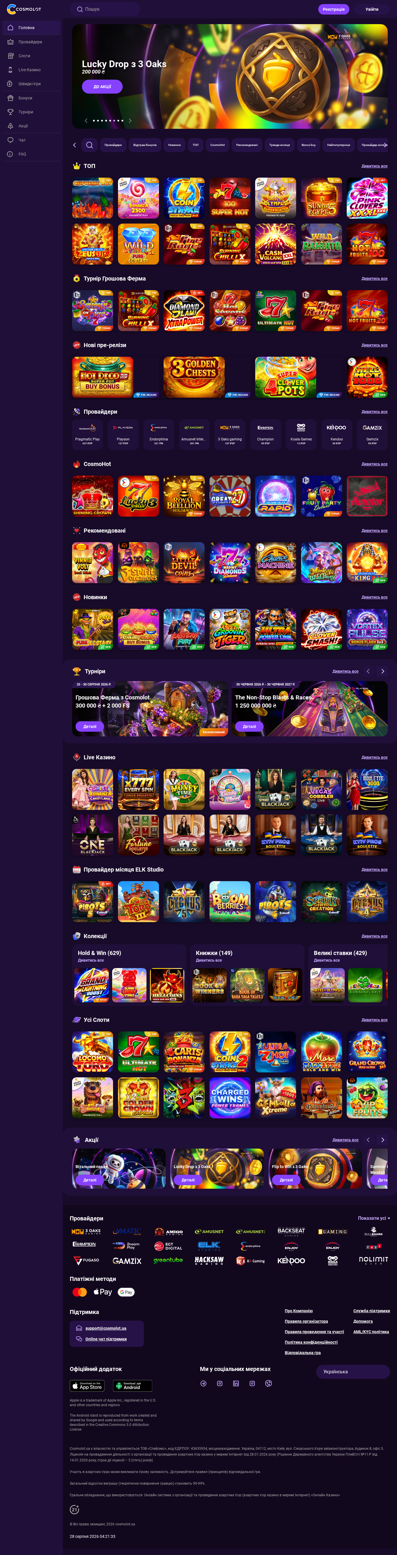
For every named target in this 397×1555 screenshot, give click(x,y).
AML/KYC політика (371, 1331)
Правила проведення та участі (314, 1331)
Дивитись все (91, 960)
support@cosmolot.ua (105, 1328)
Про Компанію (299, 1310)
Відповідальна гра (303, 1352)
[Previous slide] (86, 120)
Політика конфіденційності (311, 1342)
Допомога (363, 1321)
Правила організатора (306, 1321)
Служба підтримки (371, 1310)
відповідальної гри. (245, 1472)
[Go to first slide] (130, 120)
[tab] (94, 121)
